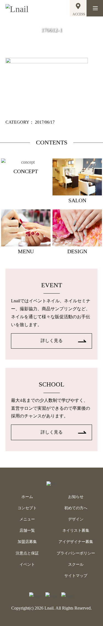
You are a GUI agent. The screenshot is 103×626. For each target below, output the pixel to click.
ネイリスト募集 (75, 530)
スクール (75, 564)
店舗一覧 (27, 530)
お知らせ (75, 497)
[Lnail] (51, 483)
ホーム (27, 497)
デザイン (75, 519)
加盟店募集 (27, 542)
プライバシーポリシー (76, 553)
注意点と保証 (27, 553)
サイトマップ (75, 576)
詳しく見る (52, 340)
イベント (27, 564)
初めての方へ (75, 508)
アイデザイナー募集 (76, 542)
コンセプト (27, 508)
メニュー (27, 519)
